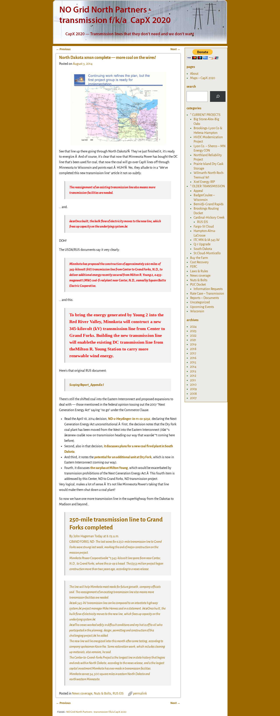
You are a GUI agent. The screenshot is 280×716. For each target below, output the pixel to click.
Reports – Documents (204, 298)
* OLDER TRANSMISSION (207, 186)
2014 (193, 366)
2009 (193, 389)
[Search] (218, 96)
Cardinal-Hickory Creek (209, 217)
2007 (193, 398)
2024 (193, 326)
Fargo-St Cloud (204, 226)
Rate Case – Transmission (207, 293)
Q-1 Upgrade (202, 244)
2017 (193, 353)
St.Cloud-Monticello (207, 253)
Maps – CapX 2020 (202, 78)
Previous (63, 49)
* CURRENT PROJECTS (205, 115)
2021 (193, 340)
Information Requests (208, 289)
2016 (193, 358)
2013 (193, 371)
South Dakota (203, 249)
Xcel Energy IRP (204, 182)
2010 (193, 384)
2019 (193, 344)
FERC (193, 266)
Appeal (198, 191)
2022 (193, 335)
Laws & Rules (199, 271)
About (194, 73)
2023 (193, 331)
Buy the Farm (199, 258)
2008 (193, 393)
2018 (193, 349)
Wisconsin (197, 311)
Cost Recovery (199, 262)
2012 (193, 375)
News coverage (82, 693)
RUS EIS (118, 693)
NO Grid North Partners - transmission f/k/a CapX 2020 (96, 712)
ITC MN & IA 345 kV (207, 240)
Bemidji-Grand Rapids (209, 204)
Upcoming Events (202, 307)
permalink (140, 693)
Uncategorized (200, 302)
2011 (193, 380)
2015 (193, 362)
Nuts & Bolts (102, 693)
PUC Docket (198, 284)
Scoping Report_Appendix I (86, 385)
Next (175, 49)
